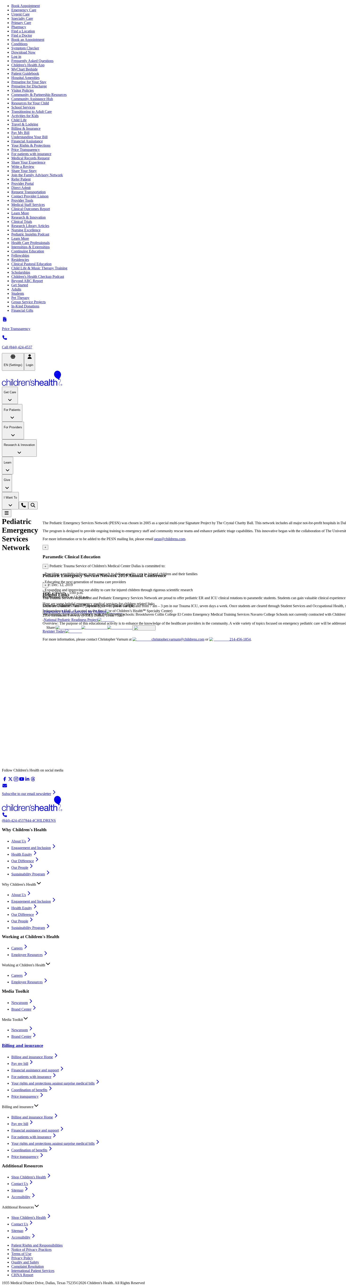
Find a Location (23, 31)
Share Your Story (24, 171)
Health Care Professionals (30, 243)
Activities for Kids (25, 116)
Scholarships (20, 272)
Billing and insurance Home (32, 1057)
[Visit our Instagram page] (16, 781)
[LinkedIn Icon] (119, 628)
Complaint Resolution (27, 1266)
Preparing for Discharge (29, 86)
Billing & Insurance (25, 128)
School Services (23, 107)
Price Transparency (25, 150)
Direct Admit (21, 188)
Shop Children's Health (28, 1177)
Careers (17, 948)
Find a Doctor (21, 35)
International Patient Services (32, 1271)
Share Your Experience (28, 162)
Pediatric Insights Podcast (30, 234)
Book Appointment (25, 6)
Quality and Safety (25, 1262)
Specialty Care (22, 18)
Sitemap (17, 1190)
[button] (173, 883)
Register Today (54, 631)
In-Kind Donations (25, 306)
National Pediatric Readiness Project (71, 620)
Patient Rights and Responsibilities (37, 1245)
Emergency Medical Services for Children (75, 612)
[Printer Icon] (144, 627)
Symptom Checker (25, 48)
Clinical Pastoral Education (31, 264)
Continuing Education (27, 251)
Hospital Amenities (25, 78)
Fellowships (20, 255)
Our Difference (22, 861)
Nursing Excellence (25, 230)
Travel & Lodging (24, 124)
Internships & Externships (30, 247)
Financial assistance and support (35, 1070)
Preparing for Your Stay (28, 82)
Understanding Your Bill (29, 137)
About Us (18, 841)
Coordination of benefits (29, 1090)
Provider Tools (22, 200)
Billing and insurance (22, 1045)
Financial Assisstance (27, 141)
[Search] (33, 505)
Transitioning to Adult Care (31, 112)
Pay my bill (19, 1064)
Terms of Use (21, 1254)
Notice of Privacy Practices (31, 1250)
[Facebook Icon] (94, 628)
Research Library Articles (30, 226)
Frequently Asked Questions (32, 61)
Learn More (20, 213)
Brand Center (21, 1009)
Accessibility (20, 1197)
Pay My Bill (20, 133)
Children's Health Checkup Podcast (37, 277)
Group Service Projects (28, 302)
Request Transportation (28, 192)
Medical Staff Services (28, 205)
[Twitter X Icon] (68, 628)
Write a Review (22, 167)
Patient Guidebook (25, 73)
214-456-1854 (240, 639)
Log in (16, 57)
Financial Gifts (22, 310)
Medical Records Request (30, 158)
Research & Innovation (28, 217)
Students (17, 293)
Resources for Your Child (30, 103)
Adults (16, 289)
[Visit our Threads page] (33, 781)
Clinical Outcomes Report (30, 209)
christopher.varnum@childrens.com (178, 639)
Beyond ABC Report (27, 281)
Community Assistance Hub (32, 99)
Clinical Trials (21, 222)
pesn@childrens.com (169, 539)
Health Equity (21, 854)
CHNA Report (22, 1275)
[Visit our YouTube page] (21, 781)
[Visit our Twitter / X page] (10, 781)
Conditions (19, 44)
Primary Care (21, 23)
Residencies (20, 260)
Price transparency (25, 1096)
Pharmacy (18, 27)
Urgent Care (20, 14)
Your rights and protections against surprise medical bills (53, 1083)
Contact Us (19, 1184)
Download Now (23, 52)
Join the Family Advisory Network (37, 175)
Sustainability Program (28, 874)
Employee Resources (27, 955)
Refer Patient (21, 179)
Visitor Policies (22, 90)
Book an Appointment (27, 40)
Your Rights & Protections (30, 145)
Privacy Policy (22, 1258)
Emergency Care (23, 10)
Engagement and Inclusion (31, 848)
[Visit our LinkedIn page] (27, 781)
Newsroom (19, 1003)
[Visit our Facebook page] (5, 781)
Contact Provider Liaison (29, 196)
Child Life (19, 120)
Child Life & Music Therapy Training (39, 268)
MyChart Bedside (24, 69)
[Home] (173, 379)
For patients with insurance (31, 154)
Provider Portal (22, 183)
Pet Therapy (20, 298)
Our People (19, 868)
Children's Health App (27, 65)
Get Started (19, 285)
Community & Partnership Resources (39, 95)
